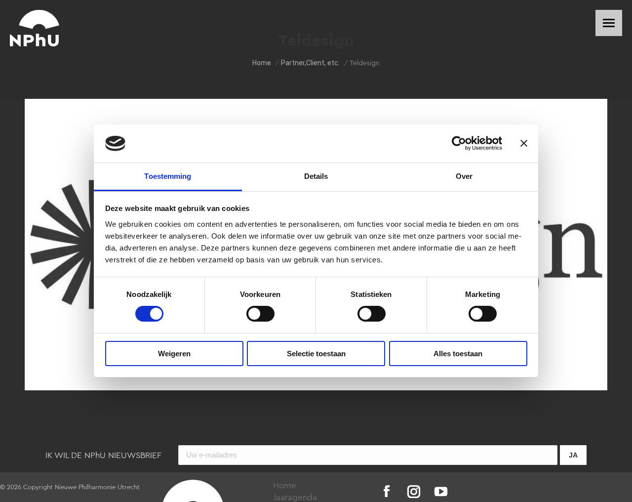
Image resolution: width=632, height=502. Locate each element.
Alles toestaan (458, 353)
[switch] (260, 314)
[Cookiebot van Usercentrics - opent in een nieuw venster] (459, 143)
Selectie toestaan (316, 353)
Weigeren (174, 353)
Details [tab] (316, 176)
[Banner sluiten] (523, 143)
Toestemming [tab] (167, 176)
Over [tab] (464, 176)
